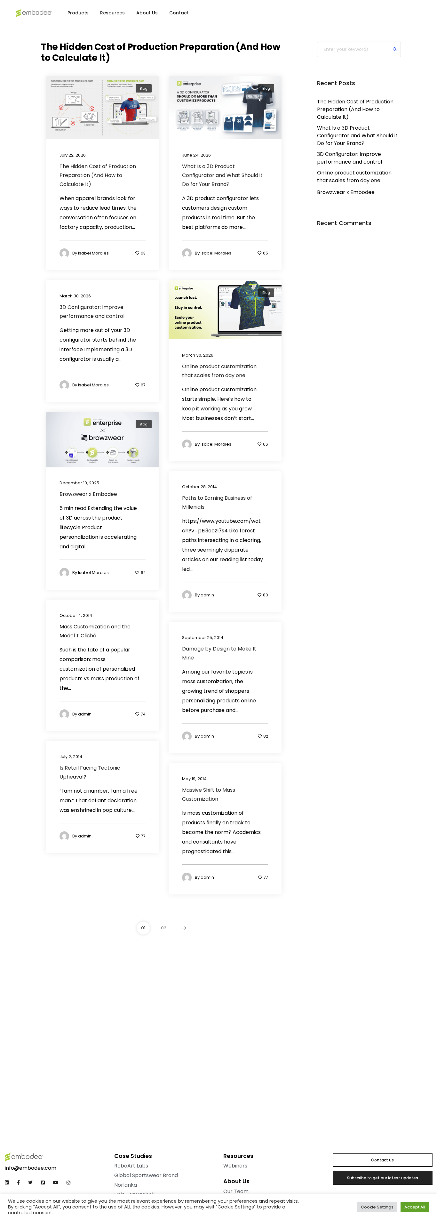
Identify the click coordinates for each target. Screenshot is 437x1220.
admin (207, 595)
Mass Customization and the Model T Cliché (95, 631)
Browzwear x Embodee (88, 494)
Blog (143, 88)
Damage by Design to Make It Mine (219, 653)
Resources (112, 13)
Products (78, 13)
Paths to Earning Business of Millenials (217, 502)
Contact (179, 13)
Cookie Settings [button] (377, 1207)
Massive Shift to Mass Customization (208, 794)
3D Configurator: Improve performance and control (92, 311)
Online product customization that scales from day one (219, 370)
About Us (147, 13)
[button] (406, 14)
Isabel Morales (93, 253)
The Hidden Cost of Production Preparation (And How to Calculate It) (98, 175)
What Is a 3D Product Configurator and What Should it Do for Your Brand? (222, 175)
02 (163, 928)
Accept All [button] (414, 1207)
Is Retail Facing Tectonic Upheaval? (90, 772)
